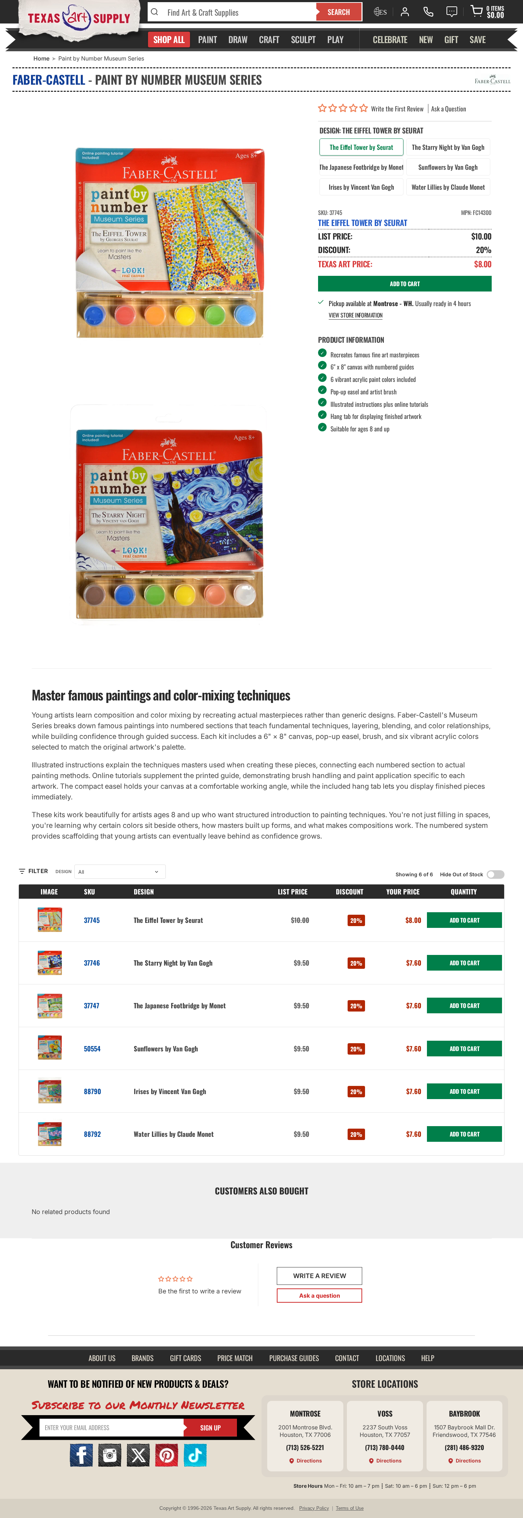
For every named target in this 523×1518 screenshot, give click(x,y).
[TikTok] (195, 1464)
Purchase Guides (294, 1357)
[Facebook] (81, 1464)
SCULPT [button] (303, 39)
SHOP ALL (169, 39)
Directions (309, 1460)
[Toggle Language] (380, 12)
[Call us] (428, 12)
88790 (92, 1091)
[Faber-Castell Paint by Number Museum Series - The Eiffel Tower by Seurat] (170, 240)
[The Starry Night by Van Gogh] (50, 963)
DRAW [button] (237, 39)
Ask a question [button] (319, 1295)
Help (427, 1357)
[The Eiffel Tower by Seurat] (50, 920)
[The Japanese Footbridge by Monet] (50, 1005)
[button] (344, 108)
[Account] (405, 12)
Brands (142, 1357)
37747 (91, 1005)
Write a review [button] (319, 1276)
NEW (426, 39)
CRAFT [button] (269, 39)
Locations (390, 1357)
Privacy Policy (314, 1508)
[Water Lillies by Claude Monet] (50, 1133)
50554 (92, 1048)
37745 (92, 920)
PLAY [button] (335, 39)
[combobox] (237, 12)
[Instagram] (109, 1464)
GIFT (451, 39)
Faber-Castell (48, 79)
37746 (92, 962)
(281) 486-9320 (464, 1447)
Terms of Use (350, 1508)
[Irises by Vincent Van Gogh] (50, 1091)
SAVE (477, 39)
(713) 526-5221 (305, 1447)
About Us (102, 1357)
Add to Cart (465, 920)
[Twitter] (138, 1464)
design (64, 871)
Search (339, 11)
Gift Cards (185, 1357)
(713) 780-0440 (385, 1447)
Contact (347, 1357)
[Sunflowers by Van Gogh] (50, 1048)
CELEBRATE (390, 39)
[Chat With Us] (452, 12)
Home (41, 58)
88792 (92, 1134)
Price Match (235, 1357)
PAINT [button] (207, 39)
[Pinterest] (166, 1464)
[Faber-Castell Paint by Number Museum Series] (170, 520)
